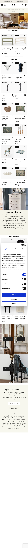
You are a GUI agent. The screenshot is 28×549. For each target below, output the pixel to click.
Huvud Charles (18, 77)
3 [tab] (12, 56)
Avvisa (14, 303)
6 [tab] (21, 56)
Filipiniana (4, 180)
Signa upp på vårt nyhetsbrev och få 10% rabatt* (14, 10)
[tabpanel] (7, 44)
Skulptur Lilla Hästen (6, 161)
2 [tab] (9, 56)
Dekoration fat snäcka (6, 182)
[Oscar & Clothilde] (14, 5)
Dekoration (8, 368)
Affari (3, 75)
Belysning (7, 338)
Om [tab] (23, 249)
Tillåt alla (14, 295)
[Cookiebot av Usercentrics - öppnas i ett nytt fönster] (20, 245)
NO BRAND (4, 159)
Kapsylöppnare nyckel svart (21, 97)
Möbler (21, 339)
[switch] (24, 279)
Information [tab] (14, 249)
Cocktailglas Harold (6, 77)
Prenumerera (14, 408)
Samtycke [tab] (5, 249)
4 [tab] (15, 56)
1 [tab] (6, 56)
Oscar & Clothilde (6, 48)
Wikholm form (5, 116)
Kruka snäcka (5, 118)
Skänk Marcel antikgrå (20, 318)
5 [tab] (18, 56)
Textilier (21, 368)
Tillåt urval (14, 299)
